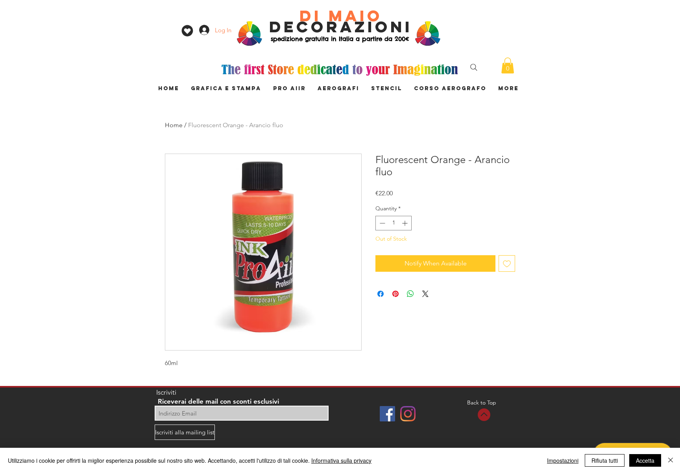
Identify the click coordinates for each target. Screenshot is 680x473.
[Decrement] (381, 223)
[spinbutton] (393, 223)
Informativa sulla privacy (341, 460)
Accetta (645, 460)
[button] (507, 66)
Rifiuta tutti (604, 460)
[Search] (474, 67)
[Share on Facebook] (380, 294)
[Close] (670, 460)
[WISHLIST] (187, 31)
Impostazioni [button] (562, 460)
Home (174, 125)
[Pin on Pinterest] (395, 294)
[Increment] (405, 223)
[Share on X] (425, 294)
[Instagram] (408, 413)
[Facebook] (387, 413)
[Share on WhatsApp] (410, 294)
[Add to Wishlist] (507, 263)
